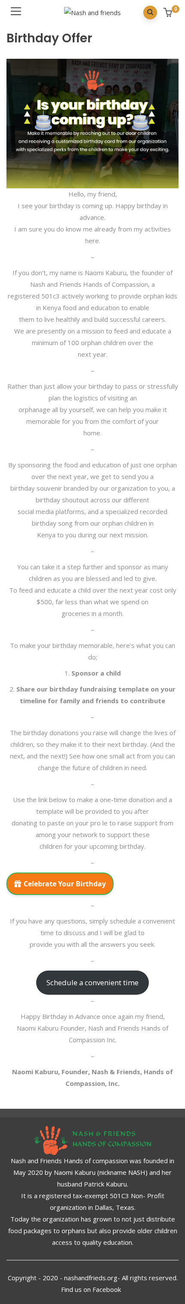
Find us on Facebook (92, 1289)
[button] (168, 13)
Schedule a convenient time (92, 982)
